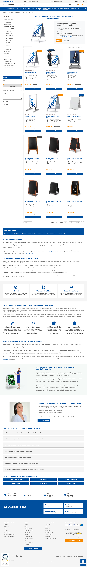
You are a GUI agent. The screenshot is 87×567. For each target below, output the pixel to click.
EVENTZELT (7, 51)
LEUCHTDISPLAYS (9, 38)
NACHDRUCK (8, 56)
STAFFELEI (8, 45)
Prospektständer (71, 483)
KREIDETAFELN (9, 40)
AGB (64, 556)
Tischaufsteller (6, 359)
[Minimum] (3, 84)
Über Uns (6, 524)
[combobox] (36, 5)
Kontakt (26, 524)
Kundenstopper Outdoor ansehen (70, 36)
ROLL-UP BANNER (8, 59)
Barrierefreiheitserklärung (9, 534)
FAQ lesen (66, 40)
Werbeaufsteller (16, 483)
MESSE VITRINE (9, 44)
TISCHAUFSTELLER (10, 42)
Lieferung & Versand (28, 530)
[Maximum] (21, 84)
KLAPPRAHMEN (9, 37)
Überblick (6, 233)
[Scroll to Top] (83, 565)
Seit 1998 (15, 291)
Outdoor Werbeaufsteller (67, 8)
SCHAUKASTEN (8, 53)
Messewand (47, 530)
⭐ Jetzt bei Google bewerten (74, 540)
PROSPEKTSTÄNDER (10, 30)
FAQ (64, 233)
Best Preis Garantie (28, 542)
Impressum (58, 556)
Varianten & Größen (43, 291)
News (5, 528)
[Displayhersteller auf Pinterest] (21, 556)
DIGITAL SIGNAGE (8, 67)
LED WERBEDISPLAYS (9, 65)
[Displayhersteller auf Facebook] (9, 556)
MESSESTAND (7, 61)
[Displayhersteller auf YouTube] (13, 556)
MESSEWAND (8, 24)
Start (4, 12)
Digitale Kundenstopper (71, 479)
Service (26, 522)
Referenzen (6, 526)
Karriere (6, 530)
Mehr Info (58, 40)
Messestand (47, 536)
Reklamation (27, 532)
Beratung (60, 233)
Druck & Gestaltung (71, 291)
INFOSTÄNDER (9, 31)
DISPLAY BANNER (9, 21)
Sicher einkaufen (28, 536)
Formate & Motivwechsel (42, 233)
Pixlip (39, 8)
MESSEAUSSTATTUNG (9, 63)
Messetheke (47, 528)
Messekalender (27, 544)
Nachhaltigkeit (53, 233)
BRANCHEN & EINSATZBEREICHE (12, 73)
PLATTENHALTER (9, 35)
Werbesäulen (6, 317)
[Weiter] (81, 222)
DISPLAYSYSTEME (10, 12)
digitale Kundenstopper (53, 251)
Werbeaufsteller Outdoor (50, 538)
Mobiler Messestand (49, 532)
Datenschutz (69, 556)
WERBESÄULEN (9, 33)
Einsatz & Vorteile (31, 233)
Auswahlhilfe (12, 233)
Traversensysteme (44, 9)
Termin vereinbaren (44, 420)
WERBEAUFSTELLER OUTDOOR (12, 48)
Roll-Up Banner (48, 524)
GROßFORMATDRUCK (9, 69)
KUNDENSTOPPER (10, 28)
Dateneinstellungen (78, 556)
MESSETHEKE (8, 22)
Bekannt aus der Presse (9, 536)
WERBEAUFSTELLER (19, 12)
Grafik (25, 526)
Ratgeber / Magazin (28, 538)
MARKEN (6, 71)
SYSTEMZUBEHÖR (9, 55)
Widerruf (26, 534)
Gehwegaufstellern (29, 253)
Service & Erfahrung (21, 233)
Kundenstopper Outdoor (76, 270)
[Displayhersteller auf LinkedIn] (17, 556)
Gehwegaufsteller (43, 479)
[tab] (12, 80)
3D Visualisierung (28, 528)
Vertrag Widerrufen (33, 548)
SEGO (49, 8)
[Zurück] (72, 222)
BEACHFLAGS (8, 49)
